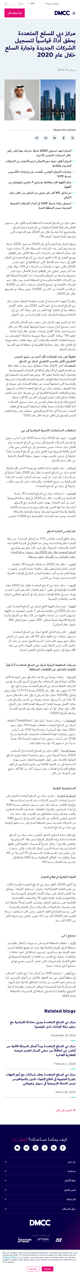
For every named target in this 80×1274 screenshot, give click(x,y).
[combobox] (13, 3)
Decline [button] (33, 1268)
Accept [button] (47, 1268)
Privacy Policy (10, 1257)
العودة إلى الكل (64, 1110)
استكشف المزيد (40, 1235)
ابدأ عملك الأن (15, 12)
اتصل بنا (20, 1139)
